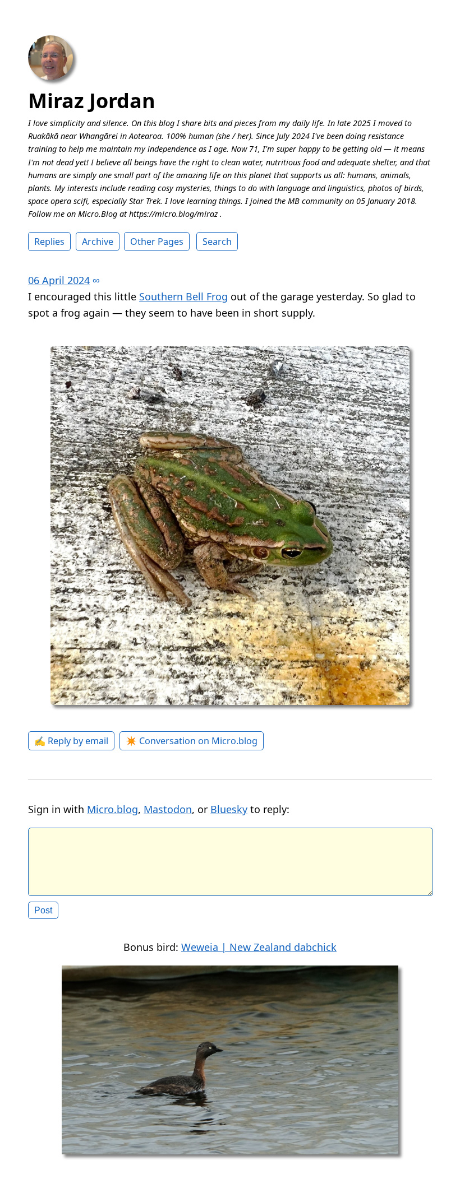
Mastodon (168, 809)
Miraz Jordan (91, 100)
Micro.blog (112, 809)
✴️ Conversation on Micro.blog (191, 741)
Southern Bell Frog (183, 296)
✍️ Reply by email (71, 741)
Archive (97, 241)
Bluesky (228, 809)
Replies (49, 241)
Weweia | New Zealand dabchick (259, 947)
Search (217, 241)
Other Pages (156, 241)
